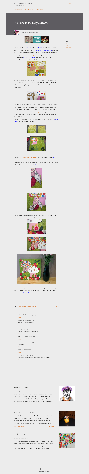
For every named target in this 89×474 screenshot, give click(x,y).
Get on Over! (21, 387)
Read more (51, 404)
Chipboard (68, 43)
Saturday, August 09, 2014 (30, 336)
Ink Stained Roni (21, 320)
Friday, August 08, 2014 (25, 314)
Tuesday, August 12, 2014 (28, 355)
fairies (67, 45)
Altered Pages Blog (18, 9)
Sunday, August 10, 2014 (26, 349)
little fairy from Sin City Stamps (28, 157)
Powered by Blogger (45, 469)
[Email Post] (35, 306)
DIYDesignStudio (39, 9)
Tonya (19, 314)
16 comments (21, 404)
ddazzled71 (20, 355)
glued (28, 82)
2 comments (21, 451)
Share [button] (67, 37)
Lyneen (19, 349)
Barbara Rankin (21, 336)
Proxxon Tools (21, 342)
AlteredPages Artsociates (24, 3)
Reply (19, 317)
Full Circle (19, 434)
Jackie (19, 329)
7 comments (21, 426)
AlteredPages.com (29, 9)
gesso (34, 55)
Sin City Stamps (68, 47)
